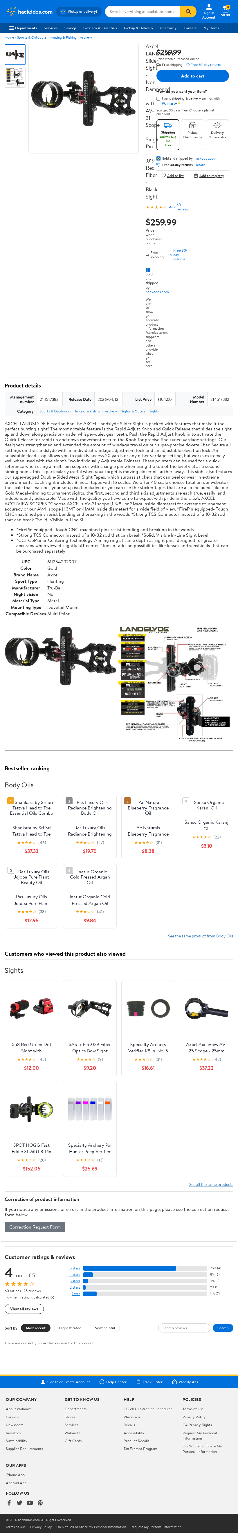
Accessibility (134, 1432)
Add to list (175, 175)
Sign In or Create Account (68, 1381)
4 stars (74, 1274)
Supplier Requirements (24, 1448)
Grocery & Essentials (100, 27)
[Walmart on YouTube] (30, 1503)
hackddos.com (157, 291)
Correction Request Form (35, 1227)
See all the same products (211, 1184)
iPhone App (15, 1474)
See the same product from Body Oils (200, 936)
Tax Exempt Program (140, 1448)
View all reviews (24, 1309)
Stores (70, 1417)
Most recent (36, 1327)
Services (50, 27)
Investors (13, 1432)
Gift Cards (73, 1440)
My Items (211, 27)
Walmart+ (73, 1432)
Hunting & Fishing (63, 37)
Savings (70, 27)
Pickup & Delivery (138, 27)
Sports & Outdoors (31, 37)
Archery (86, 37)
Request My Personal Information (200, 1435)
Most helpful (105, 1327)
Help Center (116, 1381)
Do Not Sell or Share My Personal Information (202, 1448)
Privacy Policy (194, 1417)
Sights (154, 411)
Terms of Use (193, 1408)
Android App (16, 1482)
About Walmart (18, 1408)
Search (223, 1327)
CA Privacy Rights (197, 1424)
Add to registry (211, 175)
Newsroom (15, 1424)
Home (9, 37)
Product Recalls (136, 1440)
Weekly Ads (188, 1381)
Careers (190, 27)
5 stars (75, 1268)
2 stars (75, 1287)
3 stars (75, 1281)
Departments (26, 27)
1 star (76, 1294)
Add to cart (192, 76)
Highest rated (70, 1327)
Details (199, 165)
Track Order (153, 1381)
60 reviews (182, 207)
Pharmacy (168, 27)
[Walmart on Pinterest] (40, 1503)
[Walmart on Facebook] (9, 1503)
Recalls (129, 1424)
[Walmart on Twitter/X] (19, 1503)
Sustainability (16, 1440)
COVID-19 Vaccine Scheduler (148, 1408)
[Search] (188, 11)
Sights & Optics (133, 411)
